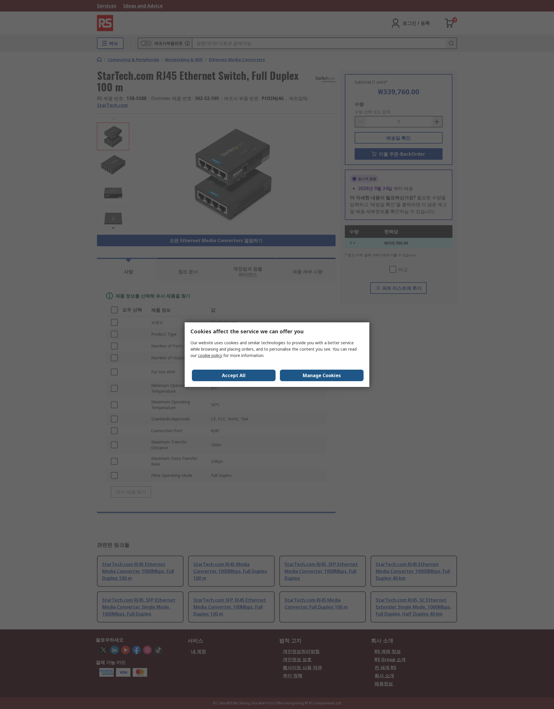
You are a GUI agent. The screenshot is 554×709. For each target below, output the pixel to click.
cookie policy (210, 355)
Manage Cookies (322, 375)
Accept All (234, 375)
